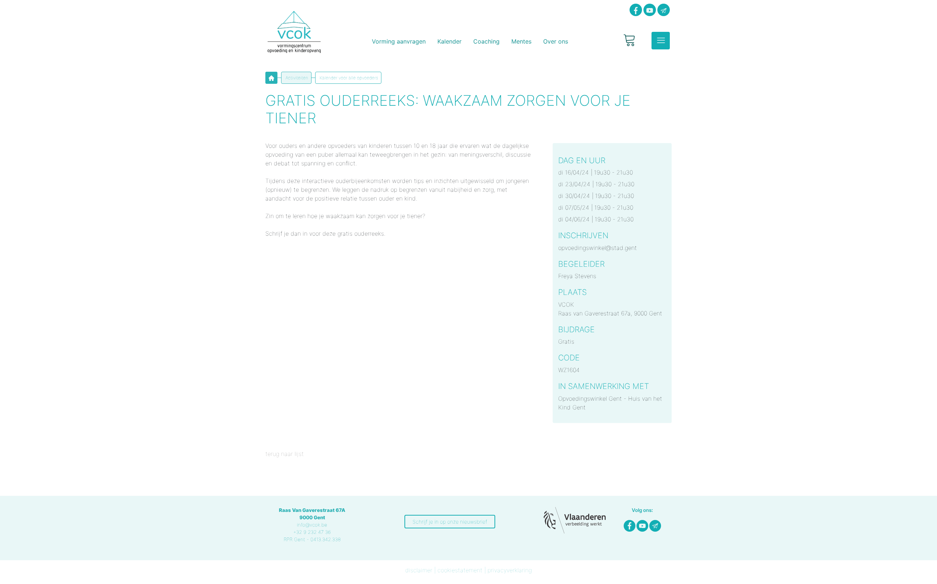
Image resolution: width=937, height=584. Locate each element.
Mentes (521, 41)
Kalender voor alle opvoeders (348, 78)
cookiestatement (459, 570)
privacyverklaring (510, 570)
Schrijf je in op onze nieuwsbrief (449, 522)
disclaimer (418, 570)
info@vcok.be (312, 525)
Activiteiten (296, 78)
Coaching (486, 41)
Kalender (449, 41)
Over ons (555, 41)
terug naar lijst (284, 453)
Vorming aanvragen (399, 41)
